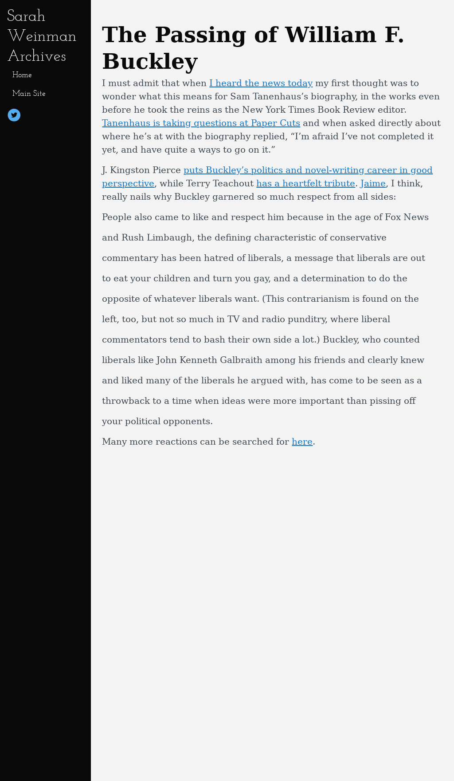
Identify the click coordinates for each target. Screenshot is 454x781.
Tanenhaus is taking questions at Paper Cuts (201, 123)
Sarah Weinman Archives (42, 35)
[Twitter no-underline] (14, 116)
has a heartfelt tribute (305, 183)
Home (22, 74)
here (302, 441)
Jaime (373, 183)
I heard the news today (261, 83)
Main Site (29, 93)
